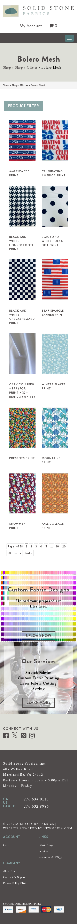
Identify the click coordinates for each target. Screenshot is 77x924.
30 (9, 553)
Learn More (38, 702)
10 (57, 546)
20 (64, 546)
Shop (7, 67)
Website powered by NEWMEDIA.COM (37, 828)
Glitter (32, 67)
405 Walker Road (18, 769)
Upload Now (38, 635)
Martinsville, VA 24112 (23, 774)
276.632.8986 (36, 807)
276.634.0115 (36, 799)
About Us (9, 871)
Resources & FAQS (50, 857)
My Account (31, 26)
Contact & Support (15, 877)
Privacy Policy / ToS (14, 883)
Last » (28, 553)
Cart (6, 845)
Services (43, 851)
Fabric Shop (46, 845)
